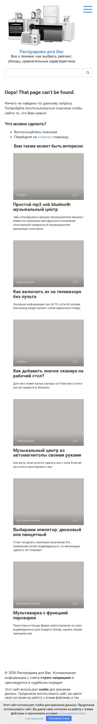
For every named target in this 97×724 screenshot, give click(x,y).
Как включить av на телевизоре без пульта (47, 294)
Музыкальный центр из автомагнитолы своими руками (47, 453)
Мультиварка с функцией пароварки (40, 615)
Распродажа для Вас (42, 51)
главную (45, 137)
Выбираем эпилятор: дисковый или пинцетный (47, 532)
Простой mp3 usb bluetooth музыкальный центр (42, 207)
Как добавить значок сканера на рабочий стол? (48, 373)
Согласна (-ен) (58, 718)
